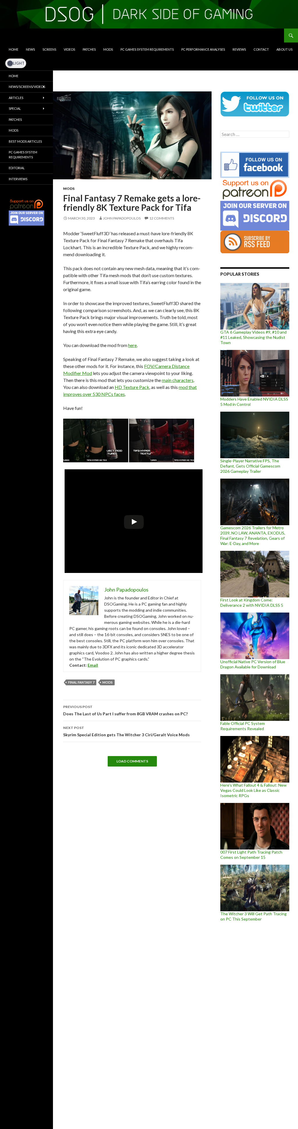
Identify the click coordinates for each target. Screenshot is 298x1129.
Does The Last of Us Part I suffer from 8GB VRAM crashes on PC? (125, 710)
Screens (49, 49)
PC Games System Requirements (147, 49)
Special (15, 108)
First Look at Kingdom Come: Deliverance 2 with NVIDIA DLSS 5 (251, 602)
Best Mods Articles (25, 141)
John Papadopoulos (122, 218)
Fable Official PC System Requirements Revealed (242, 726)
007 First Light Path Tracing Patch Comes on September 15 (251, 855)
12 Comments (161, 218)
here (132, 345)
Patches (89, 49)
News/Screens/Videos (27, 87)
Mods (108, 49)
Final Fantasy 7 (81, 682)
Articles (16, 98)
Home (13, 49)
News (30, 49)
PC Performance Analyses (203, 49)
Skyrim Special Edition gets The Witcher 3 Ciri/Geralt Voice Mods (126, 731)
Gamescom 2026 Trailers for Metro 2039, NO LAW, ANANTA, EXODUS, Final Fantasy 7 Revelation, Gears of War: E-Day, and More (252, 535)
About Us (284, 49)
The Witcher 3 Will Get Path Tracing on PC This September (253, 916)
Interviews (18, 179)
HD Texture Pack (132, 387)
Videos (69, 49)
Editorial (17, 168)
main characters (178, 380)
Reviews (239, 49)
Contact (261, 49)
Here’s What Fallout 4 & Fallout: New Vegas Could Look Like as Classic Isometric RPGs (253, 790)
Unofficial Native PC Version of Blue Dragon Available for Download (252, 664)
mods (107, 682)
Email (93, 665)
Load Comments (132, 761)
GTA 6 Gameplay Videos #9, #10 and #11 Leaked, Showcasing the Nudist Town (253, 337)
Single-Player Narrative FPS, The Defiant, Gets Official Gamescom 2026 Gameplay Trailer (250, 466)
